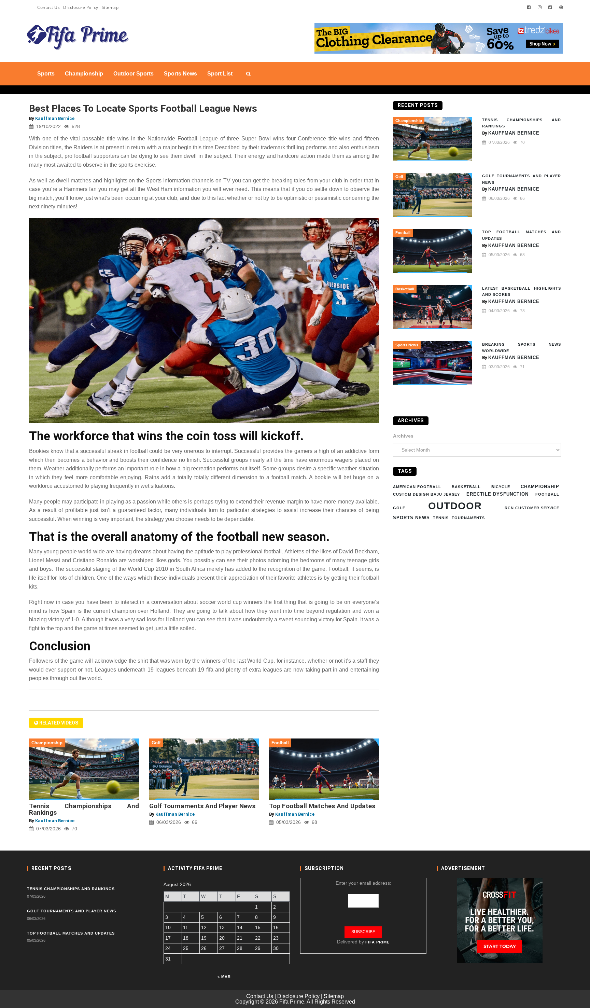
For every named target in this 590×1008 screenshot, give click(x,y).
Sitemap (110, 7)
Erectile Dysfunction (497, 493)
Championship (540, 486)
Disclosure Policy (80, 7)
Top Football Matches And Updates (322, 806)
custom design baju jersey (426, 494)
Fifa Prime (377, 942)
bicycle (500, 486)
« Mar (224, 977)
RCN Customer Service (532, 508)
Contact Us (48, 7)
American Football (417, 486)
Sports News (411, 517)
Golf (399, 508)
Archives (403, 435)
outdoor (455, 505)
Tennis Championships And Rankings (84, 809)
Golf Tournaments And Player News (202, 806)
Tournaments (468, 518)
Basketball (466, 486)
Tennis (441, 518)
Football (547, 494)
